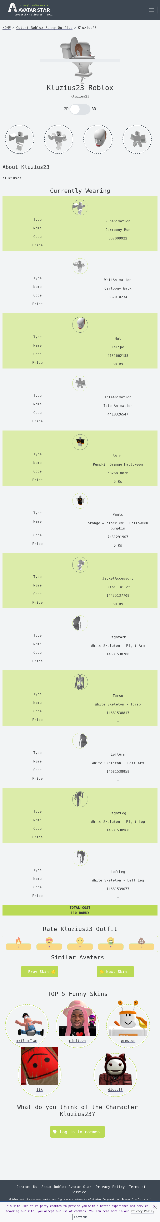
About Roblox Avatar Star (66, 1187)
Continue (81, 1217)
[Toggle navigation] (152, 10)
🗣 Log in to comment (77, 1131)
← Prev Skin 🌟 (40, 971)
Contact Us (26, 1187)
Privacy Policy (110, 1187)
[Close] (155, 1207)
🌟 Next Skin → (115, 971)
